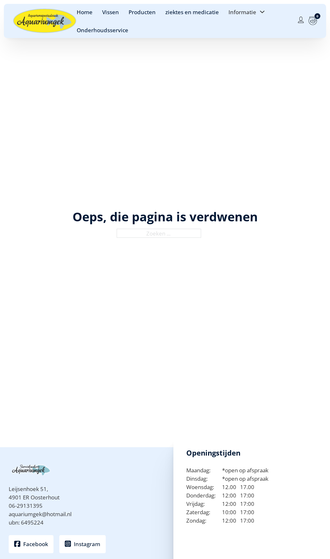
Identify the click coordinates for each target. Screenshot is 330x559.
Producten (142, 12)
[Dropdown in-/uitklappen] (262, 11)
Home (84, 12)
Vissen (110, 12)
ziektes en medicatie (192, 12)
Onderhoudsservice (102, 30)
